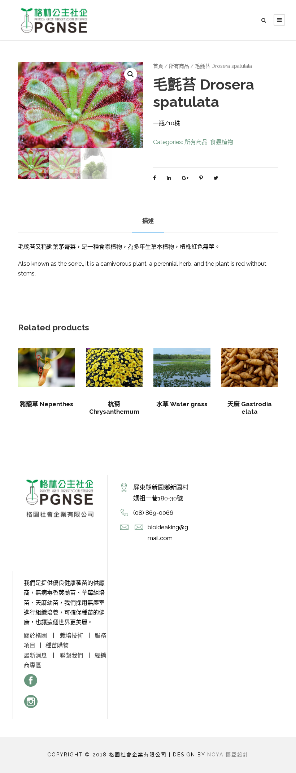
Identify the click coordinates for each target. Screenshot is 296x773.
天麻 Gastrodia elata (249, 407)
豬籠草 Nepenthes (46, 404)
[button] (130, 74)
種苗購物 (57, 645)
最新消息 (35, 655)
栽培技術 (71, 635)
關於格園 (35, 635)
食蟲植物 (221, 142)
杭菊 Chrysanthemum (114, 407)
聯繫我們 (71, 655)
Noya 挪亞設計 (228, 754)
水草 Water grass (182, 404)
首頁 (158, 66)
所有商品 (179, 66)
